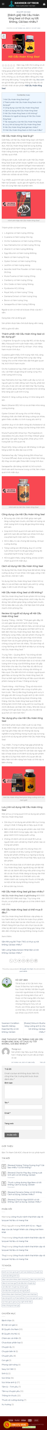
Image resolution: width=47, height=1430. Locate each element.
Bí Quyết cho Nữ (9, 1334)
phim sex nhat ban (30, 1294)
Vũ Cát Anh (36, 28)
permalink (23, 971)
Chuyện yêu (7, 1356)
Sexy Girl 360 (8, 1369)
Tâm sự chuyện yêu (11, 1391)
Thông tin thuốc (9, 1396)
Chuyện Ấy (7, 1347)
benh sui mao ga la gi (10, 1272)
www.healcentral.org (34, 1424)
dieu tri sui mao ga (9, 1283)
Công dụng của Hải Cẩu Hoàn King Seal (21, 108)
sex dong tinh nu (8, 1298)
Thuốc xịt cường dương (13, 1400)
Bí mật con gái (8, 1325)
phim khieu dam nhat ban (11, 1294)
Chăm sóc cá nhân (10, 1338)
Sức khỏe (6, 1378)
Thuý (4, 1247)
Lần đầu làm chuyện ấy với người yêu (15, 1291)
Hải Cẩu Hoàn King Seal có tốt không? (20, 113)
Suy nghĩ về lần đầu (25, 1302)
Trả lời (42, 1062)
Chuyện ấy (38, 1272)
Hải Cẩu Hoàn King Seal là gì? (16, 99)
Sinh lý (5, 1373)
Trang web (9, 1123)
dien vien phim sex (37, 1279)
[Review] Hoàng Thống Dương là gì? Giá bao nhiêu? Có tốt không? (26, 1166)
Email (7, 1113)
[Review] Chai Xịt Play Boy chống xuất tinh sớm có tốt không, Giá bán (25, 1174)
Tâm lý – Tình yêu (10, 1387)
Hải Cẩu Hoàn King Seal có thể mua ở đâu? (22, 130)
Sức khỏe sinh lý (9, 1382)
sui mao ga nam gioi (34, 1298)
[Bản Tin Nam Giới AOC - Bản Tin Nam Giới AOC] (23, 4)
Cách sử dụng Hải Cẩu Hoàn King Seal (20, 111)
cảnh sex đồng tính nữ (10, 1276)
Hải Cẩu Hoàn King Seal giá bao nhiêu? (20, 127)
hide (27, 95)
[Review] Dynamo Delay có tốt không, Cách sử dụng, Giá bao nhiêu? (25, 1193)
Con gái (5, 1360)
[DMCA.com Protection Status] (29, 1427)
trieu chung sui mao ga (10, 1305)
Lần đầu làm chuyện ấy (26, 1283)
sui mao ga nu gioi (9, 1302)
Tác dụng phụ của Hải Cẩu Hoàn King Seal (22, 122)
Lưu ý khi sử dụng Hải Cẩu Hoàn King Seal (22, 124)
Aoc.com (40, 80)
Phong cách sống (10, 1365)
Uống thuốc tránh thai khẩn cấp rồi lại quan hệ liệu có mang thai (22, 1219)
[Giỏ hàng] (44, 4)
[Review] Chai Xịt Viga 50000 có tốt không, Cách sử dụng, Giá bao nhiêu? (24, 1201)
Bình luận (9, 1083)
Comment (11, 1177)
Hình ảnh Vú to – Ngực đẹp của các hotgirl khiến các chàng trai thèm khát (22, 1229)
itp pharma (16, 1427)
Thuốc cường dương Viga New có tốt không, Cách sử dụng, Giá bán (25, 1183)
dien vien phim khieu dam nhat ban (15, 1279)
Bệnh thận (7, 1320)
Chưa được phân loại (11, 1343)
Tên (7, 1103)
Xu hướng (6, 1404)
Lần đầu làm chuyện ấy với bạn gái (14, 1287)
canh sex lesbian (26, 1272)
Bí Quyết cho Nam (23, 12)
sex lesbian (21, 1298)
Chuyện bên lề (8, 1351)
